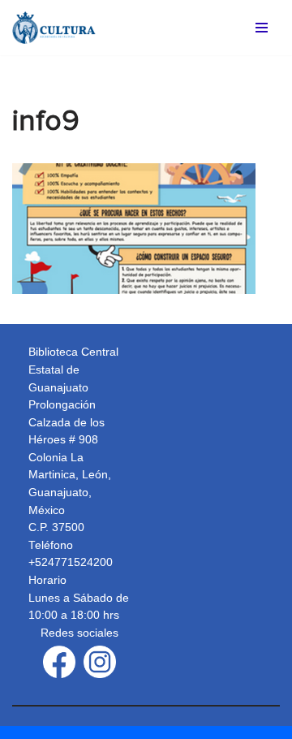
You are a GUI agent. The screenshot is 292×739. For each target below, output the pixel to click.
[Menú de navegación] (261, 28)
